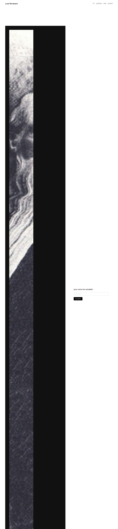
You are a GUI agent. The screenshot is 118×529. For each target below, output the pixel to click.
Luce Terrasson (11, 3)
